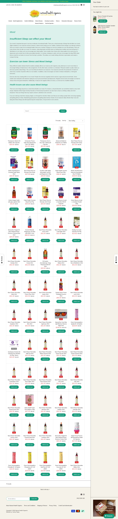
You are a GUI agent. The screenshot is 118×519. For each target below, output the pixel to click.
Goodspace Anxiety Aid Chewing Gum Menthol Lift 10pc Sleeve (14, 353)
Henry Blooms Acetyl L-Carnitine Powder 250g (76, 202)
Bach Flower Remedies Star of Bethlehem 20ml (77, 262)
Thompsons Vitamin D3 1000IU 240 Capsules (14, 141)
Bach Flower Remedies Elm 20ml (30, 323)
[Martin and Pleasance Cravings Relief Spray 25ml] (14, 162)
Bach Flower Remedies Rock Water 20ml (30, 380)
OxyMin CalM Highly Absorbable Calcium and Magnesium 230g (45, 172)
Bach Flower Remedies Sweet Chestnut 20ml (77, 352)
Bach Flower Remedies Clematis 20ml (77, 408)
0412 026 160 (76, 5)
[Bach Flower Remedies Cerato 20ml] (30, 253)
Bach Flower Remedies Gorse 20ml (45, 230)
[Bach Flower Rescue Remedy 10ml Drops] (45, 192)
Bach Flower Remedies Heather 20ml (61, 408)
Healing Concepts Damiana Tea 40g (76, 230)
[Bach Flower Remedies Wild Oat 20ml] (30, 343)
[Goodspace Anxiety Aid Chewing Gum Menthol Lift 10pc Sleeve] (14, 343)
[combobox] (23, 5)
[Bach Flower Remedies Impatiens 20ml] (14, 314)
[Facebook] (81, 4)
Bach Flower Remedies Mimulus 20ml (45, 408)
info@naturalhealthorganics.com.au (63, 5)
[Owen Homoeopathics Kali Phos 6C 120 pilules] (45, 457)
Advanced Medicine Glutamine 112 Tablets (61, 141)
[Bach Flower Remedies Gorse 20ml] (45, 221)
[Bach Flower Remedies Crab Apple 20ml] (61, 221)
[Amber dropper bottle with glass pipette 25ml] (14, 192)
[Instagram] (84, 4)
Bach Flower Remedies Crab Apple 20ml (61, 230)
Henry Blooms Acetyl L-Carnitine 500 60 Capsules (61, 202)
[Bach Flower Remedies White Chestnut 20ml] (45, 343)
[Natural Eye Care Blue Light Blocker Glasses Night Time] (61, 314)
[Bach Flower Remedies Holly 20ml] (14, 284)
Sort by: (64, 120)
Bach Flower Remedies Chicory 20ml (14, 436)
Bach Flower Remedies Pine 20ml (61, 380)
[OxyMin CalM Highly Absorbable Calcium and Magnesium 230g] (45, 162)
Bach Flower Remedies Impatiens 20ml (14, 323)
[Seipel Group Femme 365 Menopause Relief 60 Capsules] (76, 427)
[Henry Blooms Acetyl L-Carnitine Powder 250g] (76, 192)
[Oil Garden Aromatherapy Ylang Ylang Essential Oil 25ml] (45, 253)
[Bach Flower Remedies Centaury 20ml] (45, 427)
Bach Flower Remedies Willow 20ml (77, 466)
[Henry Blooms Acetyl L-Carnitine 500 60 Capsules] (61, 192)
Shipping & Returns (42, 505)
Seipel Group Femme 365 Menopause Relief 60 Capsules (77, 437)
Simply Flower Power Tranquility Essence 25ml (61, 294)
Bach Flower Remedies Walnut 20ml (61, 262)
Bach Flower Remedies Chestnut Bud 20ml (30, 436)
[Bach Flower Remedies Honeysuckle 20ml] (14, 399)
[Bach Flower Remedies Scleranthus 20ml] (14, 371)
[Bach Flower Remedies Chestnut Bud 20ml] (30, 427)
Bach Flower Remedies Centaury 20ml (45, 436)
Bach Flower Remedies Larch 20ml (77, 293)
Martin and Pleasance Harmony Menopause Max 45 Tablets (76, 172)
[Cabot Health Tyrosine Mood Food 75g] (30, 192)
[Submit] (15, 5)
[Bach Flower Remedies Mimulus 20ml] (45, 399)
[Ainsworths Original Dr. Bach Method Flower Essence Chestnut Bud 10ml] (14, 221)
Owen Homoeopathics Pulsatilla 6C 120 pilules (14, 466)
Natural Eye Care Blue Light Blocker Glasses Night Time (61, 324)
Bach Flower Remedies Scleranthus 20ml (14, 380)
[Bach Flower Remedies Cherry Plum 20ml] (30, 284)
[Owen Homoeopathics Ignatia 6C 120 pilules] (76, 314)
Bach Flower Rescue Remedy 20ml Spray (76, 141)
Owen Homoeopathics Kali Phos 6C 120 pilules (45, 467)
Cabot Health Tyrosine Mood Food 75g (29, 201)
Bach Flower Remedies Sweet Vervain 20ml (61, 352)
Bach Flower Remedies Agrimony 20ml (45, 323)
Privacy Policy (53, 505)
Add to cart (102, 21)
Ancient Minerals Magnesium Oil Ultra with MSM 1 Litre (29, 231)
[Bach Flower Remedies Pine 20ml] (61, 371)
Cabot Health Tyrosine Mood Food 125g (61, 171)
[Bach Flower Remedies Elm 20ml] (30, 314)
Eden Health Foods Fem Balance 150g (30, 408)
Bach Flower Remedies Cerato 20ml (30, 262)
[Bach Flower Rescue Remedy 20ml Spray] (76, 132)
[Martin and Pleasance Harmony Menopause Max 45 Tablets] (76, 162)
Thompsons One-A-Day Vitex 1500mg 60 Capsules (45, 142)
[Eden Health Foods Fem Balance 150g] (30, 399)
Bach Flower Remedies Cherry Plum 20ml (30, 293)
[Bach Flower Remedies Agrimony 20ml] (45, 314)
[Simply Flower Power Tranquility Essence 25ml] (61, 284)
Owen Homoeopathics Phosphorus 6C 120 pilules (30, 467)
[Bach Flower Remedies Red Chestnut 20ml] (45, 371)
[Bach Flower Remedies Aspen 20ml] (45, 284)
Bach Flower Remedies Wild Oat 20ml (30, 352)
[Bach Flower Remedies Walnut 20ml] (61, 253)
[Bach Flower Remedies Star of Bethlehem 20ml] (76, 253)
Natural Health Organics (21, 510)
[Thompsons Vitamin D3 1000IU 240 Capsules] (14, 132)
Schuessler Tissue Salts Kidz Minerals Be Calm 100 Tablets (30, 142)
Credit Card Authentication (65, 505)
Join (12, 5)
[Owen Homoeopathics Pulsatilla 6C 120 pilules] (14, 457)
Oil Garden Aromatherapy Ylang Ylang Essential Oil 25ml (45, 264)
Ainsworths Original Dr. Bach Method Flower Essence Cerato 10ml (61, 437)
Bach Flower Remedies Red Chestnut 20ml (45, 380)
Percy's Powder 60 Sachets (105, 16)
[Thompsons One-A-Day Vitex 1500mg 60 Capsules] (45, 132)
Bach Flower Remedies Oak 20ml (77, 380)
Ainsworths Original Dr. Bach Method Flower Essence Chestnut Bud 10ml (14, 232)
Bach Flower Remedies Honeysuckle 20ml (14, 408)
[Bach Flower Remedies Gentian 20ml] (14, 253)
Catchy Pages (16, 512)
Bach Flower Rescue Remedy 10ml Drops (45, 201)
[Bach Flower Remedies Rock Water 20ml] (30, 371)
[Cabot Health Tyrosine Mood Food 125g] (61, 162)
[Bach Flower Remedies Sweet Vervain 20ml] (61, 343)
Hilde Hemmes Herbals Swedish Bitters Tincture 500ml (106, 26)
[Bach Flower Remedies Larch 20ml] (76, 284)
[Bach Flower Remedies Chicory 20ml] (14, 427)
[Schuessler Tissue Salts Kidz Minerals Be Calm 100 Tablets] (30, 132)
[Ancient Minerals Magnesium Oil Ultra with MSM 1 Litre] (30, 221)
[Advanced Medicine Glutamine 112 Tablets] (61, 132)
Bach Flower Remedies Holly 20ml (14, 293)
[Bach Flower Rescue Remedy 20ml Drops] (30, 162)
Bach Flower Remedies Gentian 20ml (14, 262)
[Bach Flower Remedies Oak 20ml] (76, 371)
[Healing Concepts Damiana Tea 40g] (76, 221)
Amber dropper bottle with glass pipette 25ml (14, 201)
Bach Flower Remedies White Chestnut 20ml (45, 352)
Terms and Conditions (29, 505)
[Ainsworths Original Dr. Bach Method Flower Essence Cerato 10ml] (61, 427)
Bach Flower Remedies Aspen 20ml (45, 293)
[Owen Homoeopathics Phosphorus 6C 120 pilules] (30, 457)
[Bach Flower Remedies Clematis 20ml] (76, 399)
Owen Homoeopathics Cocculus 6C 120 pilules (61, 467)
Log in (8, 5)
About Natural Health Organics (14, 505)
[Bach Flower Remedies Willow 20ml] (76, 457)
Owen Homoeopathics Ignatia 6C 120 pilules (77, 323)
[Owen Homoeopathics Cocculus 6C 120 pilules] (61, 457)
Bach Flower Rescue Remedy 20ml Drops (29, 171)
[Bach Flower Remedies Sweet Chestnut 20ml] (76, 343)
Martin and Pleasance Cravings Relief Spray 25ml (14, 172)
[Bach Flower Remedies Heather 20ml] (61, 399)
